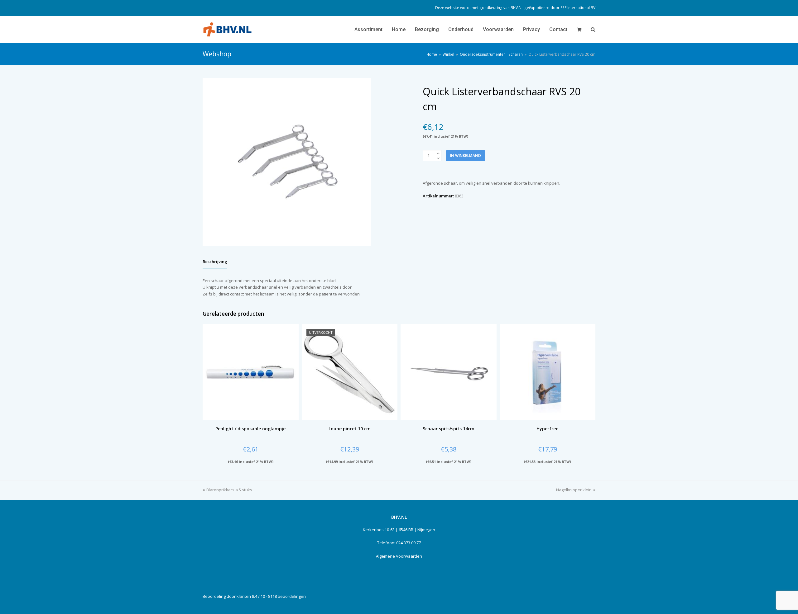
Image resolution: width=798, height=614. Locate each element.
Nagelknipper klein (574, 490)
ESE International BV (577, 7)
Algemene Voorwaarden (399, 556)
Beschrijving (215, 261)
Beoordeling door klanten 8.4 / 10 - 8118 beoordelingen (254, 596)
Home (431, 54)
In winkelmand (465, 155)
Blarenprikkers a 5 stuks (229, 490)
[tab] (215, 261)
